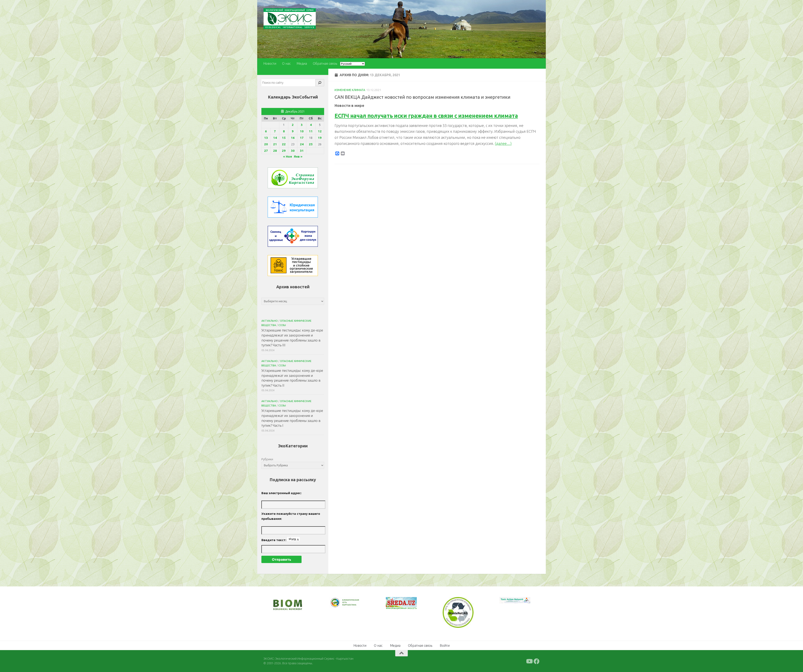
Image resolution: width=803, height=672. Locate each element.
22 (284, 144)
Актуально (269, 320)
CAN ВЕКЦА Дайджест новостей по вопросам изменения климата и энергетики (422, 97)
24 (302, 144)
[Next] (351, 605)
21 (275, 144)
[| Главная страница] (289, 18)
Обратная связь (325, 63)
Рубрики (267, 459)
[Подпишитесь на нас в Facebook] (537, 661)
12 (320, 131)
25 (311, 144)
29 (284, 150)
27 (266, 150)
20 (266, 144)
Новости (269, 63)
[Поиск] (319, 82)
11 (311, 131)
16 (293, 137)
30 (293, 150)
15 (284, 137)
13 (266, 137)
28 (275, 150)
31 (302, 150)
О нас (286, 63)
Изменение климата (350, 90)
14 (275, 137)
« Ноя (287, 156)
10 (302, 131)
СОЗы (282, 325)
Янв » (298, 156)
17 (302, 137)
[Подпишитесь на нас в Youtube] (529, 661)
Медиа (302, 63)
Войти (445, 645)
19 (320, 137)
